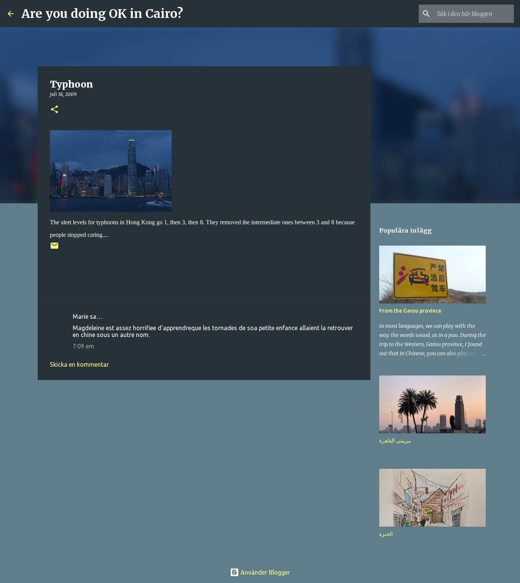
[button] (54, 110)
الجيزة (386, 534)
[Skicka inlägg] (54, 248)
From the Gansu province (410, 311)
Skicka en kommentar (79, 364)
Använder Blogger (264, 572)
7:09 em (83, 346)
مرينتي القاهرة (395, 441)
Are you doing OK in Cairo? (102, 13)
